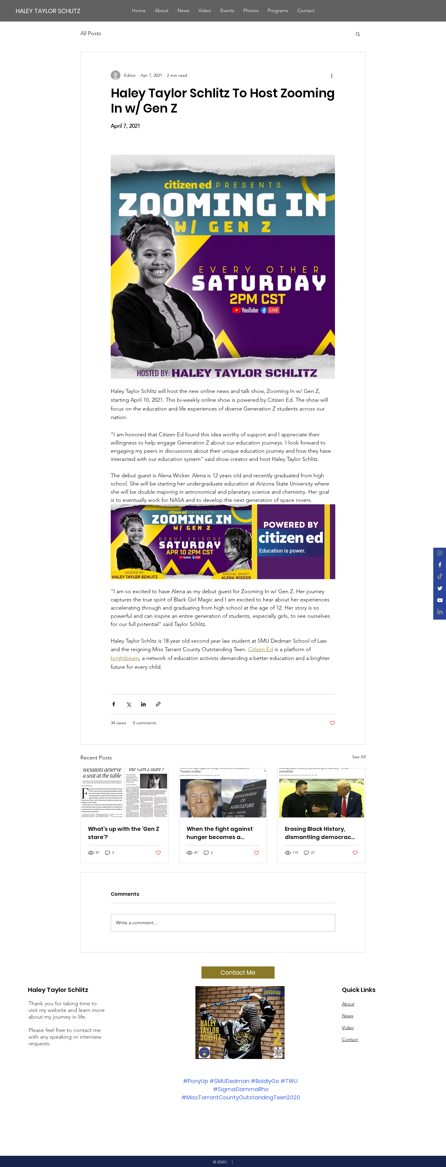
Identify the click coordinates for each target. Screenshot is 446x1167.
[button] (358, 33)
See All (359, 756)
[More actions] (331, 75)
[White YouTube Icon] (440, 600)
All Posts (90, 33)
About (348, 1004)
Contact (350, 1039)
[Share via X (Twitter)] (128, 704)
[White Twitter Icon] (440, 588)
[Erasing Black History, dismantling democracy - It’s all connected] (321, 792)
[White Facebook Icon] (440, 564)
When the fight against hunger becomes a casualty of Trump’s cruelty (220, 833)
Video (348, 1027)
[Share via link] (158, 704)
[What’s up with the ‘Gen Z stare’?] (124, 792)
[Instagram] (440, 553)
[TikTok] (440, 576)
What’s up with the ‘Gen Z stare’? (123, 833)
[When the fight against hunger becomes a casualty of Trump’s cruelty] (223, 792)
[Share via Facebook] (114, 704)
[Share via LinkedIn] (143, 704)
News (347, 1016)
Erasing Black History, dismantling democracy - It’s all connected (319, 833)
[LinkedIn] (440, 612)
